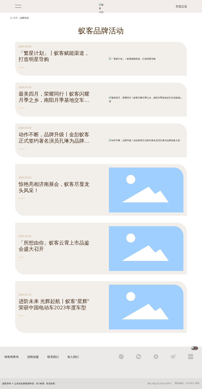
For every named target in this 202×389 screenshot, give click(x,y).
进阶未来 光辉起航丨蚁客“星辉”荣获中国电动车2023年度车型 (54, 304)
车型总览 (181, 7)
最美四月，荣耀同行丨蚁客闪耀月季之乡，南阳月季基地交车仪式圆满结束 (54, 100)
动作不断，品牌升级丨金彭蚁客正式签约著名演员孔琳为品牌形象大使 (54, 141)
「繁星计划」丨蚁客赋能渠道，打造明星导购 (54, 56)
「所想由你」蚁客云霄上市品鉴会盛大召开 (54, 246)
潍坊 (197, 383)
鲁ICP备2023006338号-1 (160, 383)
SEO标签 (40, 383)
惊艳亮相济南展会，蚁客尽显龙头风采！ (54, 187)
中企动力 (190, 383)
